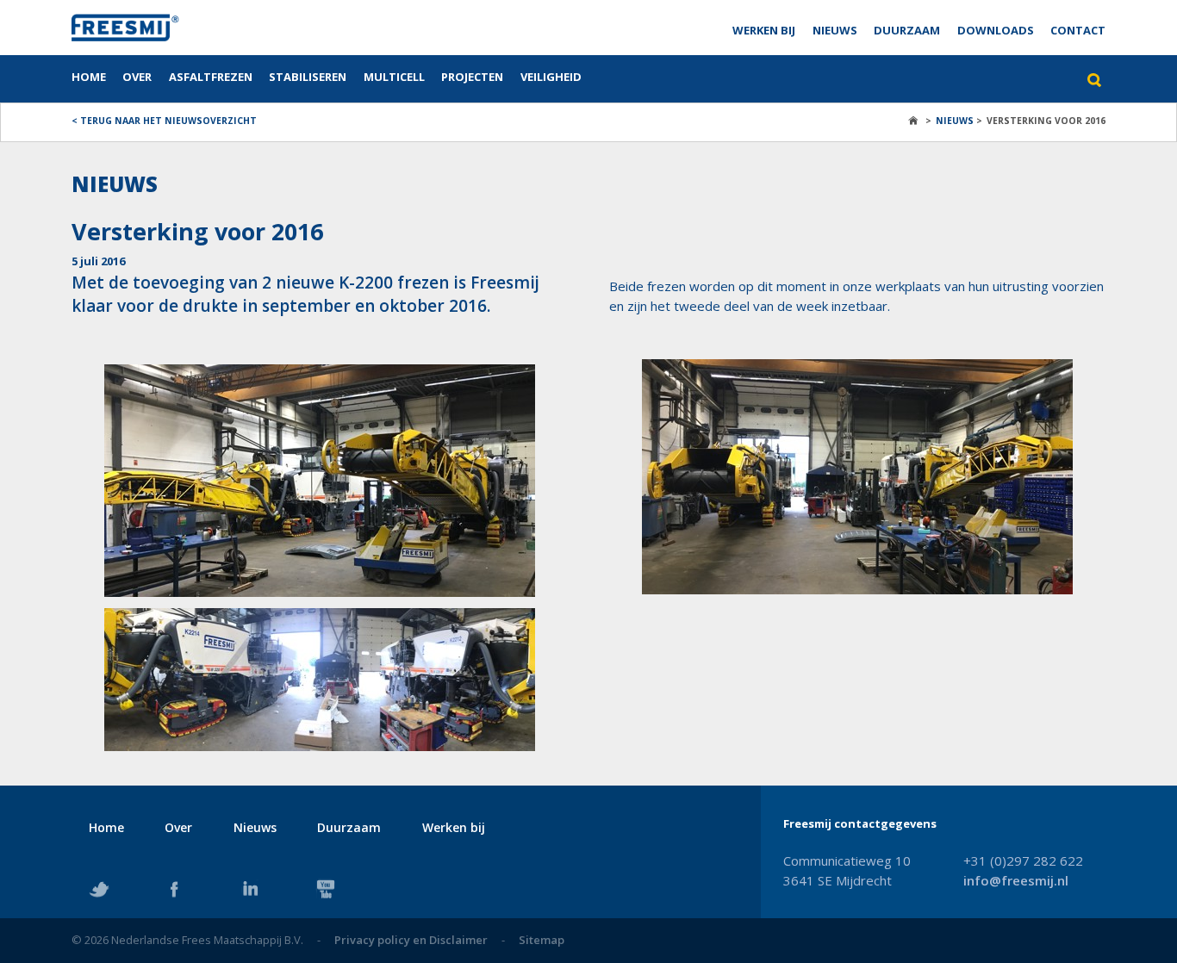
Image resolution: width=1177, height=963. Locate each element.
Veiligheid (551, 76)
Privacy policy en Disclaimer (411, 939)
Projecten (472, 76)
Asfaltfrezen (210, 76)
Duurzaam (907, 30)
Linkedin (250, 889)
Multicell (394, 76)
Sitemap (541, 939)
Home (89, 76)
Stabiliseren (307, 76)
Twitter (99, 889)
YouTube (325, 889)
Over (137, 76)
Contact (1077, 30)
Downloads (995, 30)
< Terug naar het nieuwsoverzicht (164, 121)
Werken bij (763, 30)
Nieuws (835, 30)
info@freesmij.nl (1015, 880)
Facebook (174, 889)
